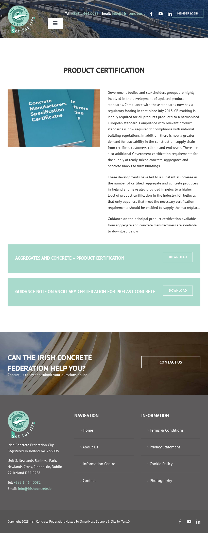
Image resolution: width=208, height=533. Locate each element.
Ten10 (125, 521)
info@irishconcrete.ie (128, 13)
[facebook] (151, 14)
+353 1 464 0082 (84, 13)
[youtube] (161, 14)
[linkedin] (170, 14)
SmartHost (87, 521)
